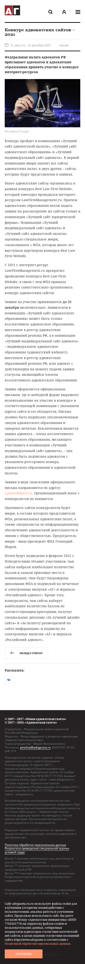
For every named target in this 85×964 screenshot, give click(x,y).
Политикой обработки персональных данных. (38, 944)
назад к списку (31, 653)
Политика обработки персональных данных (35, 845)
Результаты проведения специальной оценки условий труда (37, 850)
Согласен (24, 953)
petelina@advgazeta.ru (35, 747)
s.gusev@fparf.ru (18, 493)
